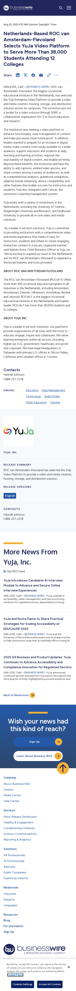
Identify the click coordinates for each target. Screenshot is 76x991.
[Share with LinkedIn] (18, 75)
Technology (33, 396)
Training (55, 402)
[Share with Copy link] (49, 75)
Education (32, 390)
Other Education (36, 402)
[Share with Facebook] (33, 75)
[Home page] (18, 8)
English (10, 495)
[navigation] (68, 7)
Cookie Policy (15, 974)
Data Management (53, 390)
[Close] (69, 967)
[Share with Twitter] (25, 75)
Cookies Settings (22, 984)
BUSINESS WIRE (37, 87)
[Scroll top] (63, 768)
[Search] (60, 7)
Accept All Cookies (50, 984)
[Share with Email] (41, 75)
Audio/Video (52, 396)
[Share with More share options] (56, 75)
